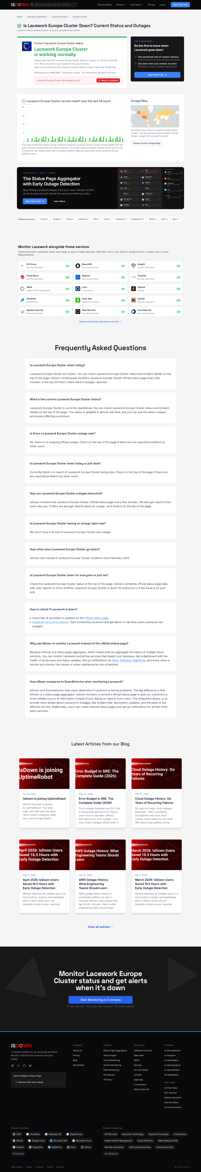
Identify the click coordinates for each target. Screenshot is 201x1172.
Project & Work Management (118, 1140)
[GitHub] (24, 1065)
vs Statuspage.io (172, 1065)
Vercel (88, 1147)
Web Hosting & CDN (168, 1140)
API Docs (107, 1079)
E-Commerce (180, 1134)
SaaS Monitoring (111, 1070)
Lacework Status (60, 16)
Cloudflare (35, 1134)
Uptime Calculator (172, 1097)
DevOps (138, 1065)
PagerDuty (138, 660)
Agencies (138, 1079)
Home (20, 16)
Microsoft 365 (60, 1140)
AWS (18, 1134)
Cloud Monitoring (111, 1060)
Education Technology (132, 1134)
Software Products (143, 1050)
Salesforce (57, 1147)
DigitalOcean (76, 1134)
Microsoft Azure (83, 1140)
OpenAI (20, 1147)
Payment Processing (158, 1134)
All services (18, 1153)
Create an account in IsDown (50, 622)
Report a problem (109, 80)
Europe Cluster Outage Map (146, 143)
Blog (75, 1060)
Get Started (78, 1065)
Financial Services (164, 1147)
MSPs (136, 1060)
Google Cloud (38, 1140)
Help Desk (139, 1055)
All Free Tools (170, 1088)
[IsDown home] (20, 4)
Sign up (79, 150)
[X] (18, 1065)
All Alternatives (171, 1074)
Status (29, 1167)
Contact (39, 1167)
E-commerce (140, 1084)
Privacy (60, 1167)
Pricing (151, 4)
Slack (115, 660)
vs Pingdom (170, 1055)
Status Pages (109, 1055)
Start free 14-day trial (105, 67)
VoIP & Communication (140, 1147)
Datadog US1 (55, 1134)
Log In (163, 4)
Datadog (125, 660)
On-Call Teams (141, 1070)
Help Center (17, 1167)
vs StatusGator (171, 1060)
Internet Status (105, 4)
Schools (137, 1074)
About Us (77, 1050)
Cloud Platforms (145, 1140)
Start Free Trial (180, 4)
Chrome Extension (173, 1107)
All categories (111, 1153)
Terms (50, 1167)
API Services (111, 1134)
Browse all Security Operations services (99, 321)
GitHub (19, 1140)
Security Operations (37, 16)
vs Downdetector (172, 1050)
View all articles (99, 927)
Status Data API (141, 1089)
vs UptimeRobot (172, 1070)
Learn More (59, 201)
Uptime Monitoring (112, 1065)
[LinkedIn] (12, 1065)
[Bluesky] (30, 1065)
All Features (109, 1074)
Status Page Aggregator (115, 1050)
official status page (96, 618)
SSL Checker (170, 1092)
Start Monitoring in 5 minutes (100, 1000)
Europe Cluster (80, 16)
